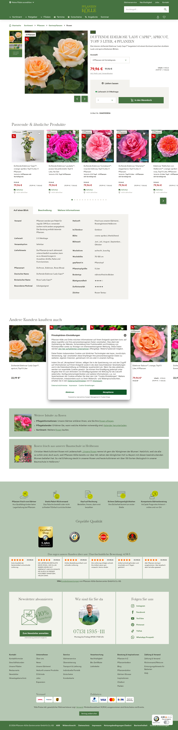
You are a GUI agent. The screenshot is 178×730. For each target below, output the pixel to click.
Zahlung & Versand (152, 658)
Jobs (157, 2)
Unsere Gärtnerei (43, 666)
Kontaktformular (16, 658)
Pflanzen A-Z (122, 658)
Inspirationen (122, 678)
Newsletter (13, 674)
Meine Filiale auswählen (22, 2)
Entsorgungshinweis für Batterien (154, 667)
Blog (119, 666)
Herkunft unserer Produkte (47, 670)
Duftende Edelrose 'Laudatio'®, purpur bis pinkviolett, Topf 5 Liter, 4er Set (62, 169)
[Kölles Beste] (129, 32)
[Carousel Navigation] (81, 99)
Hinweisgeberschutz (17, 678)
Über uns (40, 658)
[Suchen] (165, 9)
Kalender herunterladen (115, 425)
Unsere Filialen (15, 666)
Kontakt (165, 2)
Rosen (58, 429)
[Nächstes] (84, 99)
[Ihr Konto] (158, 17)
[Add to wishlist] (41, 329)
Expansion (40, 682)
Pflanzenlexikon (124, 662)
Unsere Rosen (90, 451)
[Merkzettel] (164, 17)
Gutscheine (68, 674)
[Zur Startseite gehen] (89, 8)
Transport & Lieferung (72, 666)
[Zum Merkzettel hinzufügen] (83, 34)
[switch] (166, 722)
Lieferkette (94, 666)
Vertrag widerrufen (89, 713)
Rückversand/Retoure (153, 662)
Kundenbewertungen (70, 581)
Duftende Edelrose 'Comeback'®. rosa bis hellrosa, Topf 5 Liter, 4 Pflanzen (98, 169)
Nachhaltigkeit (146, 2)
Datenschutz (83, 725)
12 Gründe (40, 674)
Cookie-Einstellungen (159, 725)
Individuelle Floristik (71, 670)
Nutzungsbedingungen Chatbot (117, 725)
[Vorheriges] (77, 99)
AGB (58, 725)
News (38, 662)
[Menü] (171, 716)
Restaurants (14, 670)
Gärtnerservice (130, 2)
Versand (79, 707)
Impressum (96, 725)
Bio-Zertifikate (96, 662)
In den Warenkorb (143, 100)
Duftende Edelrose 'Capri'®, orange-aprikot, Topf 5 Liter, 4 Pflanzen (26, 169)
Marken (120, 686)
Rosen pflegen (106, 421)
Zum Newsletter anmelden (35, 633)
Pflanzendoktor (124, 670)
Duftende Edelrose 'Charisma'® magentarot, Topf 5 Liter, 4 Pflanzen (132, 169)
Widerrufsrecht (69, 725)
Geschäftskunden (16, 662)
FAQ (146, 673)
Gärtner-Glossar (124, 674)
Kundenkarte (68, 678)
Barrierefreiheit (140, 725)
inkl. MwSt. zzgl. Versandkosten (101, 73)
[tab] (45, 210)
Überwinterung (69, 662)
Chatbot (120, 682)
